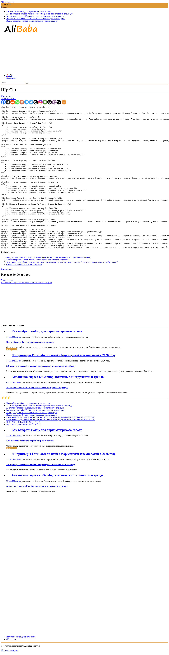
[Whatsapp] (17, 102)
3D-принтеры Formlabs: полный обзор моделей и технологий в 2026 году (39, 14)
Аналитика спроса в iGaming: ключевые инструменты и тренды (35, 16)
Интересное (6, 96)
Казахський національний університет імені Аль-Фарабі (26, 282)
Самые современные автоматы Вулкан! (24, 264)
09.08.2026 (11, 382)
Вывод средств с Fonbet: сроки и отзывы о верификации (31, 21)
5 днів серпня (7, 280)
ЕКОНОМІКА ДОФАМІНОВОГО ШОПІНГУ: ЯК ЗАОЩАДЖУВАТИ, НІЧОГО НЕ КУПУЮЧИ (50, 417)
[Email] (45, 102)
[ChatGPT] (49, 102)
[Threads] (35, 102)
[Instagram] (40, 102)
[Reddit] (12, 102)
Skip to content (7, 2)
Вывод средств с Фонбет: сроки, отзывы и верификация (31, 415)
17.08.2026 (11, 337)
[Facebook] (3, 102)
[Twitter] (31, 102)
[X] (8, 102)
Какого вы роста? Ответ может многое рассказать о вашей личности (37, 260)
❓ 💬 (9, 75)
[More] (64, 102)
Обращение (11, 639)
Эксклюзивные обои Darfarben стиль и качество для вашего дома (35, 18)
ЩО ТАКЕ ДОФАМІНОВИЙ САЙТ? (23, 422)
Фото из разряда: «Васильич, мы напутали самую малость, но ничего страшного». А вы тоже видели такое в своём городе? (62, 262)
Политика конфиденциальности (20, 637)
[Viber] (54, 102)
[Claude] (22, 102)
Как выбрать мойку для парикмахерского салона (28, 11)
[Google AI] (59, 102)
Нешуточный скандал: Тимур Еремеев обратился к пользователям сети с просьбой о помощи (48, 257)
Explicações (11, 78)
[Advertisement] (84, 53)
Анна (13, 98)
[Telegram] (26, 102)
